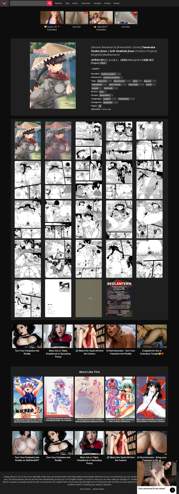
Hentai (116, 3)
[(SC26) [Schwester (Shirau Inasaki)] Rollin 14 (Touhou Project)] (59, 397)
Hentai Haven (98, 489)
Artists (75, 3)
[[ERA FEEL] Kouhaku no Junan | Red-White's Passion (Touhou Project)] (151, 397)
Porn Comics (85, 489)
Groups (107, 3)
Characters (86, 3)
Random (58, 3)
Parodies (97, 3)
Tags (67, 3)
